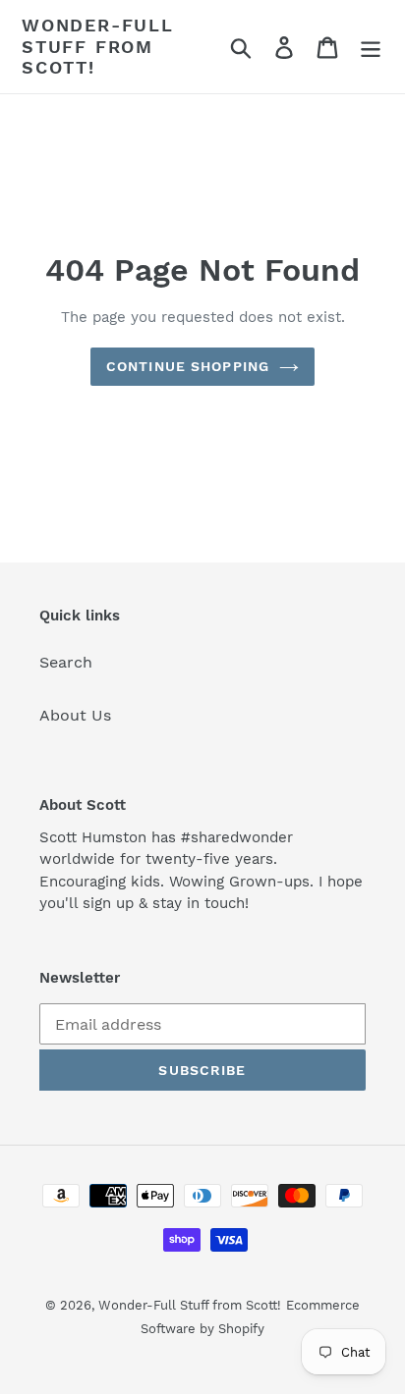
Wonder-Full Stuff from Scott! (98, 46)
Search (65, 662)
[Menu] (370, 47)
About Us (75, 715)
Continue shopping (187, 366)
